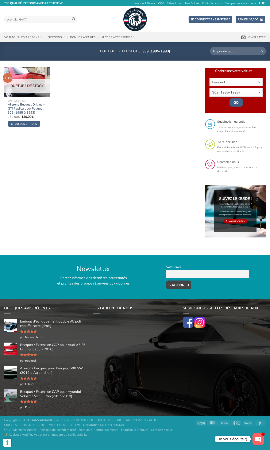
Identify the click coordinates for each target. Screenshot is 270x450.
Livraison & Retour (143, 3)
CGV (161, 3)
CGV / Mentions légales (20, 430)
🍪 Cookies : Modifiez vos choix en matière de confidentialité (46, 434)
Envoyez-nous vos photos (240, 3)
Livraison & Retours (134, 430)
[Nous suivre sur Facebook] (259, 3)
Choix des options (24, 123)
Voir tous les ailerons (21, 37)
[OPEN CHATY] (258, 439)
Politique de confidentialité (57, 430)
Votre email (174, 267)
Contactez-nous (212, 3)
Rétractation (174, 3)
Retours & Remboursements (98, 430)
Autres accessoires (116, 37)
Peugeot (130, 51)
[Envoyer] (73, 19)
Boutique (108, 51)
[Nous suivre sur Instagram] (263, 3)
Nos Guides (192, 3)
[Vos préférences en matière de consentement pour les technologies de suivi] (7, 443)
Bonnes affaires (83, 37)
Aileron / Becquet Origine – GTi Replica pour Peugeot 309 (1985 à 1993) (26, 108)
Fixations (55, 37)
